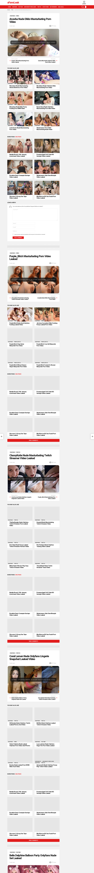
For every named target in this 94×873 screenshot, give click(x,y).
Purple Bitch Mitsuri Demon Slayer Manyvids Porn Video (18, 365)
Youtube (20, 6)
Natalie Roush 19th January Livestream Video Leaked (17, 155)
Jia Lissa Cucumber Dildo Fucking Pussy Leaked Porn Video (47, 324)
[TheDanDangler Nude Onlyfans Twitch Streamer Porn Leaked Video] (19, 514)
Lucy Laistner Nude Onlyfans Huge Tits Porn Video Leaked (45, 744)
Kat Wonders (53, 6)
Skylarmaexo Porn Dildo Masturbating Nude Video (44, 128)
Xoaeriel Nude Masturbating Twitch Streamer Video (45, 523)
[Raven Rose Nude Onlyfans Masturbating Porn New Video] (47, 98)
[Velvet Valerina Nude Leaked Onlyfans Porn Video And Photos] (19, 735)
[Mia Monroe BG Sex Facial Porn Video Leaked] (47, 188)
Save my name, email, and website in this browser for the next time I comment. (29, 234)
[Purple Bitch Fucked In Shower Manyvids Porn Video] (47, 356)
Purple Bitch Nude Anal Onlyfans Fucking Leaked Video (19, 324)
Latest (84, 3)
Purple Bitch (17, 341)
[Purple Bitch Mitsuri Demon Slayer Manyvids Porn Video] (19, 356)
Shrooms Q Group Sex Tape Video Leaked (17, 197)
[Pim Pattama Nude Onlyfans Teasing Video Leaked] (47, 536)
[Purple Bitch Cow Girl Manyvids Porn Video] (47, 335)
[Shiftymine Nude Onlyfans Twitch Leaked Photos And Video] (19, 714)
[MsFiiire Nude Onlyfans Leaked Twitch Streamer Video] (47, 714)
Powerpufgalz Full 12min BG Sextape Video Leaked (45, 155)
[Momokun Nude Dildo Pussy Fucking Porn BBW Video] (19, 98)
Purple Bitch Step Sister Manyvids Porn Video (16, 345)
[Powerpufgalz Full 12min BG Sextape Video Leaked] (47, 146)
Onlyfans (14, 6)
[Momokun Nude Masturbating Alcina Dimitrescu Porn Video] (19, 77)
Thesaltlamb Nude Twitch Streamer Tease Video (44, 566)
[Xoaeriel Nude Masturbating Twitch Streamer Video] (47, 514)
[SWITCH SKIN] (85, 7)
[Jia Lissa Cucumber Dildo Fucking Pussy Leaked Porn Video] (47, 314)
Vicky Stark (46, 6)
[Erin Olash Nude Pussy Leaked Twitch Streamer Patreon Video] (19, 536)
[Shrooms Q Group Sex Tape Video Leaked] (19, 188)
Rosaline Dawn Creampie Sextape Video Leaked (19, 176)
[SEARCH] (83, 7)
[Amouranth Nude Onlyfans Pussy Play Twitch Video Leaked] (47, 756)
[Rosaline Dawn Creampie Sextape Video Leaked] (19, 167)
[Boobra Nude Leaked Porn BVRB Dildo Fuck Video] (19, 756)
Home (9, 6)
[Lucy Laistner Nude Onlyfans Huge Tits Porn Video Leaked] (47, 735)
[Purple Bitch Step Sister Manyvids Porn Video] (19, 335)
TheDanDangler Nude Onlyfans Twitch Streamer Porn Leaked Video (18, 523)
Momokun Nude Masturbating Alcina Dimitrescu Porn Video (18, 86)
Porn (15, 83)
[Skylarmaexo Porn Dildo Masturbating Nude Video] (47, 119)
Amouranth (38, 761)
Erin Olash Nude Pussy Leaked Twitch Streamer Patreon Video (19, 545)
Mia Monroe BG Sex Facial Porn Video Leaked (46, 197)
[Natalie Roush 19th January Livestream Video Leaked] (19, 146)
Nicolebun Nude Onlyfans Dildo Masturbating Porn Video (46, 86)
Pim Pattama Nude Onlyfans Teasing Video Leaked (45, 545)
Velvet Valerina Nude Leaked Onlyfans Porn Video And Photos (19, 744)
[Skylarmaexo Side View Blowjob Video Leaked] (47, 167)
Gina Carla (61, 6)
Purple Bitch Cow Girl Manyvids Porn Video (46, 345)
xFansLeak (13, 2)
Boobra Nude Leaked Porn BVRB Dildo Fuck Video (19, 765)
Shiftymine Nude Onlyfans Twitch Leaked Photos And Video (19, 724)
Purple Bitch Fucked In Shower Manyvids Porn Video (46, 365)
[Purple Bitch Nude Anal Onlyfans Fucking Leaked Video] (19, 314)
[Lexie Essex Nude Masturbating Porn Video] (19, 119)
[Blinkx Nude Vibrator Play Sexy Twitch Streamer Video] (19, 557)
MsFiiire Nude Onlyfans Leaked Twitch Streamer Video (46, 724)
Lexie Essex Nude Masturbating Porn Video (19, 128)
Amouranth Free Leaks (30, 6)
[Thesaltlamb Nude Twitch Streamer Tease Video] (47, 557)
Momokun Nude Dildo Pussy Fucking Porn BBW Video (18, 107)
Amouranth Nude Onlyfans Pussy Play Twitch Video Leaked (47, 765)
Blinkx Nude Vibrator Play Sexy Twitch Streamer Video (18, 566)
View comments (33, 440)
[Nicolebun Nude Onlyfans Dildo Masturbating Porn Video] (47, 77)
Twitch (39, 6)
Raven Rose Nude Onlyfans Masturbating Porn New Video (46, 107)
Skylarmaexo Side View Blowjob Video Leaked (46, 176)
